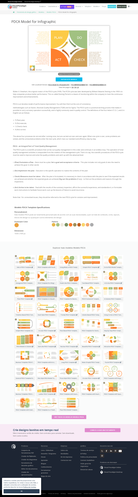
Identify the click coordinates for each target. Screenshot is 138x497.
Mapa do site (46, 476)
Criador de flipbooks (28, 456)
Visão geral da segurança (104, 493)
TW (75, 87)
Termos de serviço (87, 450)
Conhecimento (46, 467)
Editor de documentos (29, 469)
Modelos (41, 12)
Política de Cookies (29, 487)
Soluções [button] (88, 6)
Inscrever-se (112, 6)
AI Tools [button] (66, 7)
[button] (53, 6)
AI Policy (83, 454)
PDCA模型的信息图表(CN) (98, 85)
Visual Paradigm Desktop (32, 1)
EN (73, 87)
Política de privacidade (88, 457)
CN (78, 87)
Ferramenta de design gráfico (26, 12)
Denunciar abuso (86, 469)
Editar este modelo (69, 79)
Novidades (64, 454)
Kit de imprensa (66, 457)
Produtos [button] (42, 6)
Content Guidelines (87, 460)
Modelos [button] (96, 6)
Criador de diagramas (29, 460)
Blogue (43, 464)
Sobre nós (64, 450)
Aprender (44, 460)
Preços (104, 6)
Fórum (43, 457)
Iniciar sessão (121, 6)
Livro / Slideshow (47, 450)
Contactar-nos (66, 460)
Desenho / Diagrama (48, 454)
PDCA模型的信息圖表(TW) (79, 85)
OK (22, 491)
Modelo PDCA (51, 12)
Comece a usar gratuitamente (102, 430)
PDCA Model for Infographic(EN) (58, 85)
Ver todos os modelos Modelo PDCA (69, 417)
